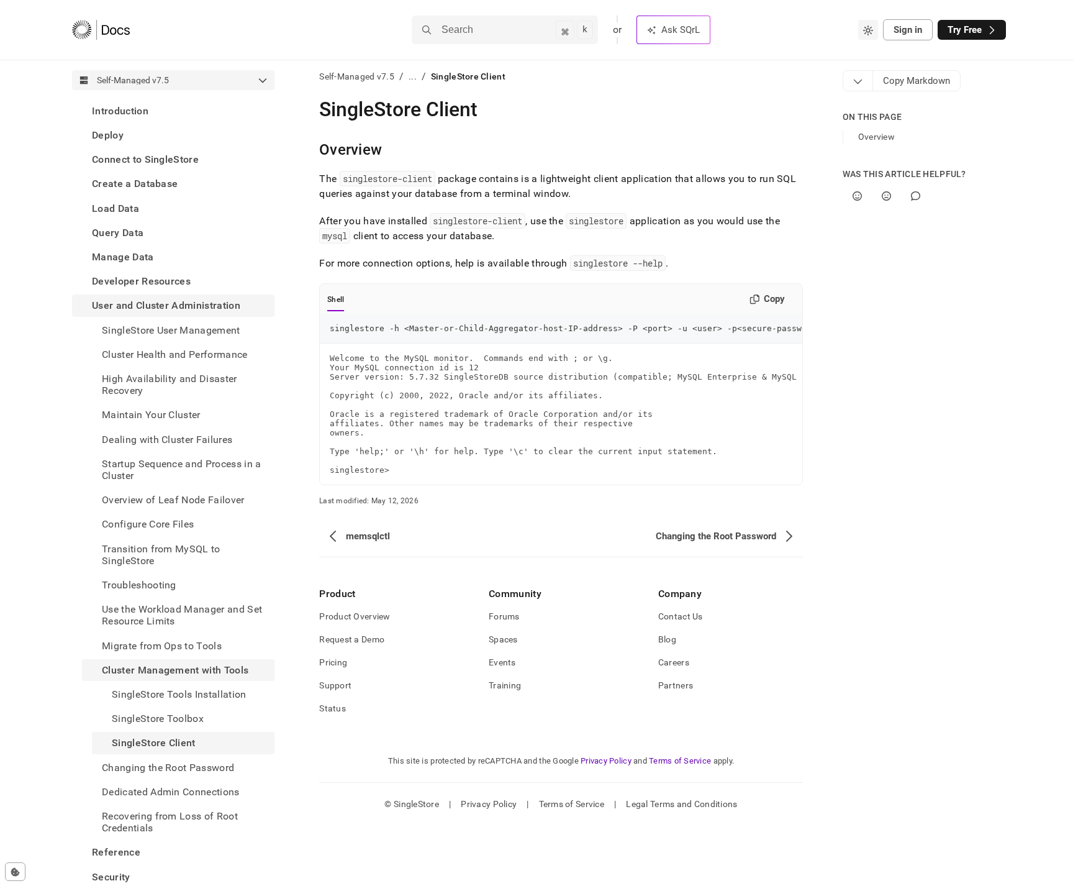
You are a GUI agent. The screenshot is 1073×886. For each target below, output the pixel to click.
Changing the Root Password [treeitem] (168, 768)
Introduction (120, 111)
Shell (335, 299)
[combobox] (868, 30)
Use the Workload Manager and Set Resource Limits (182, 615)
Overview (876, 137)
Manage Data (123, 257)
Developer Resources (141, 281)
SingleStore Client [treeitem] (154, 743)
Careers (673, 662)
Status (332, 708)
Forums (504, 616)
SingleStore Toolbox (158, 718)
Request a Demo (351, 639)
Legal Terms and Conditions (681, 804)
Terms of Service (680, 760)
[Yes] (857, 196)
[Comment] (915, 196)
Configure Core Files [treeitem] (148, 525)
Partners (675, 685)
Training (505, 685)
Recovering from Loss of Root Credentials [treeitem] (170, 822)
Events (502, 662)
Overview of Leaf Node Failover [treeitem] (173, 500)
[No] (886, 196)
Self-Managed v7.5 (356, 76)
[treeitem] (173, 111)
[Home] (101, 30)
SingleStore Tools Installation (179, 694)
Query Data (117, 233)
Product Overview (354, 616)
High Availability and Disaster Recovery (169, 384)
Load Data (115, 208)
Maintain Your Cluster (151, 415)
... (413, 76)
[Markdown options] (858, 81)
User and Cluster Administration (166, 306)
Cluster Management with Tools (175, 670)
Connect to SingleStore (145, 159)
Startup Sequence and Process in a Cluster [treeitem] (181, 470)
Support (335, 685)
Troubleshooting (139, 585)
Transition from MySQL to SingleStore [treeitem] (161, 555)
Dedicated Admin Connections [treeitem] (171, 792)
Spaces (503, 639)
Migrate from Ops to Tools (162, 646)
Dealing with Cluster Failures (167, 439)
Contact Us (680, 616)
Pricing (333, 662)
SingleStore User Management (171, 330)
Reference (116, 853)
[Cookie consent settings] (15, 871)
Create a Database (135, 184)
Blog (667, 639)
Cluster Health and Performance (175, 354)
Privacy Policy (606, 760)
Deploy (108, 135)
